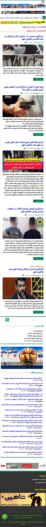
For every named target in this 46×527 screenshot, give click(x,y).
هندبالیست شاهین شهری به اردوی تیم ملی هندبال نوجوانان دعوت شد (22, 452)
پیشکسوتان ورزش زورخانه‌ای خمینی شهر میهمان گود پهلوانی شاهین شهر (22, 431)
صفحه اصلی (40, 27)
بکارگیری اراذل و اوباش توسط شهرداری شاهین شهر (26, 269)
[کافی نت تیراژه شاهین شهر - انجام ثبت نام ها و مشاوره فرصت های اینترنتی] (22, 22)
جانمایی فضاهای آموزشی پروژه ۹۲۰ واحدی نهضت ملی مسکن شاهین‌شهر (22, 426)
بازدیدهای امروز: (37, 333)
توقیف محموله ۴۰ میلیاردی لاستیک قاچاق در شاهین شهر (26, 436)
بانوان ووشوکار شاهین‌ (40, 18)
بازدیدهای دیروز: (37, 336)
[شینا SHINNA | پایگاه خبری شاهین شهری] (23, 6)
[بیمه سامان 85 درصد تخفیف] (23, 466)
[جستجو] (7, 320)
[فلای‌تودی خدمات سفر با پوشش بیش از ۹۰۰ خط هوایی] (23, 12)
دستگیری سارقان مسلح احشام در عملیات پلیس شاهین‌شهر (26, 378)
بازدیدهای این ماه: (37, 341)
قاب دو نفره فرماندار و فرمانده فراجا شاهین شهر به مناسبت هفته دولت (22, 383)
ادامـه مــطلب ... (38, 79)
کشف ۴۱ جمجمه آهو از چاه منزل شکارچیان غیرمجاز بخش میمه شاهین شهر (22, 405)
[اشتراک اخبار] (1, 31)
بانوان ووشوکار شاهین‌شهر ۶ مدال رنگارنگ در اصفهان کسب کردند (23, 399)
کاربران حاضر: (38, 331)
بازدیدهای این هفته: (36, 338)
